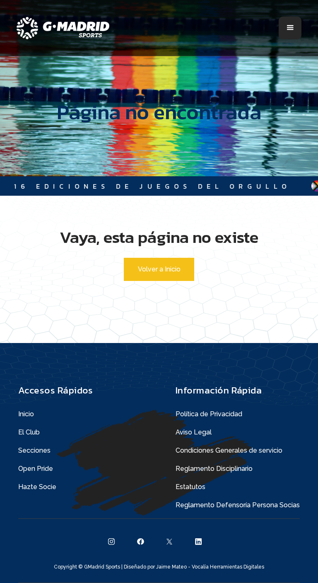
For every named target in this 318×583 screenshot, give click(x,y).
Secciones (34, 450)
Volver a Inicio (159, 269)
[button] (290, 28)
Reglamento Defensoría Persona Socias (238, 505)
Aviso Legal (194, 432)
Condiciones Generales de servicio (229, 450)
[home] (63, 28)
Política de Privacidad (209, 414)
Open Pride (35, 469)
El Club (29, 432)
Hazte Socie (37, 487)
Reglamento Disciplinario (214, 469)
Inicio (26, 414)
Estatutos (190, 487)
